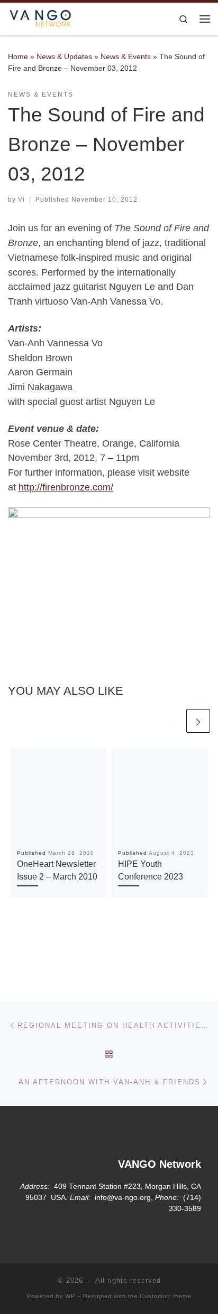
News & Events (126, 56)
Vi (21, 199)
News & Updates (64, 56)
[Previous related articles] (172, 721)
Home (18, 56)
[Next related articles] (198, 721)
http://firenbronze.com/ (66, 487)
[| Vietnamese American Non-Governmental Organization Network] (40, 17)
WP (70, 1296)
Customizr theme (166, 1296)
